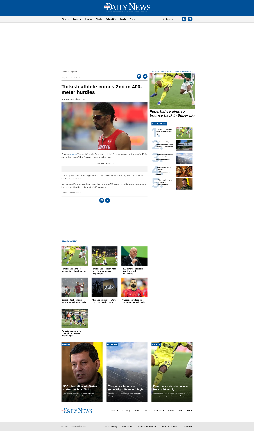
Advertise (188, 427)
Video (180, 410)
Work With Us (127, 427)
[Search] (164, 19)
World (99, 19)
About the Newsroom (147, 427)
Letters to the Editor (170, 427)
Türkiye (65, 19)
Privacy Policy (111, 427)
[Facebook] (184, 19)
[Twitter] (190, 19)
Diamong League (74, 192)
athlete (73, 154)
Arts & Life (111, 19)
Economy (77, 19)
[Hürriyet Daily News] (127, 8)
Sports (123, 19)
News (64, 72)
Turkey (64, 192)
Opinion (88, 19)
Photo (132, 19)
